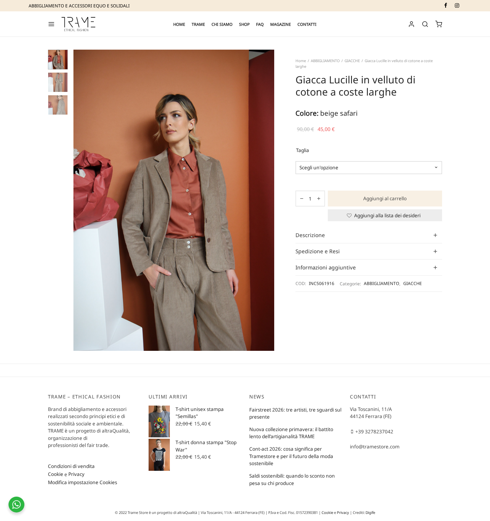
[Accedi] (411, 24)
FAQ (260, 24)
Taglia (302, 150)
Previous (79, 200)
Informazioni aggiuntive (325, 267)
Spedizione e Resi (317, 250)
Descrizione (310, 234)
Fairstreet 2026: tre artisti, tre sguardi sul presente (295, 413)
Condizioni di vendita (71, 466)
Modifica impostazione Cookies (82, 482)
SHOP (244, 24)
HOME (179, 24)
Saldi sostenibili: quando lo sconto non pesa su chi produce (292, 479)
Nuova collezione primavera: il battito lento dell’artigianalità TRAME (291, 433)
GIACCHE (352, 60)
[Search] (425, 24)
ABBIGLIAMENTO (325, 60)
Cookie (55, 474)
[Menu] (51, 24)
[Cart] (438, 24)
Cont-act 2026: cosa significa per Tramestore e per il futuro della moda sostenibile (291, 456)
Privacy (76, 474)
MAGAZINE (280, 24)
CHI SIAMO (222, 24)
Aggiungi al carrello (385, 198)
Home (300, 60)
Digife (370, 512)
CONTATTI (306, 24)
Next (268, 200)
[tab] (368, 235)
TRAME (198, 24)
